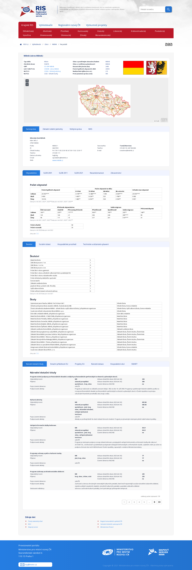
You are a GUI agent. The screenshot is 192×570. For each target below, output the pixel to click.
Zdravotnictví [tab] (116, 173)
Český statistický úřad (35, 521)
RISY (29, 524)
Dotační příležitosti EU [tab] (59, 364)
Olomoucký (66, 35)
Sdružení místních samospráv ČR (111, 524)
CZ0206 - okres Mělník (51, 69)
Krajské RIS (27, 25)
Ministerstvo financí (106, 527)
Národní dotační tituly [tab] (34, 364)
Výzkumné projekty (96, 25)
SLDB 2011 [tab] (63, 173)
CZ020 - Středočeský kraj (52, 71)
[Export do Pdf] (166, 44)
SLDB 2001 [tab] (47, 173)
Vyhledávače (46, 25)
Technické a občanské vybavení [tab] (96, 244)
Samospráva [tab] (31, 129)
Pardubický (160, 31)
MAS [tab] (90, 129)
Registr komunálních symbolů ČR (111, 521)
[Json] (171, 44)
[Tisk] (169, 44)
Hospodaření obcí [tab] (117, 364)
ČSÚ (37, 234)
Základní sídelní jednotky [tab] (53, 129)
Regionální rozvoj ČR (69, 25)
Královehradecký (138, 31)
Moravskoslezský (102, 35)
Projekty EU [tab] (79, 364)
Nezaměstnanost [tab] (97, 173)
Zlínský (83, 35)
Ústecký (100, 31)
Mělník (54, 44)
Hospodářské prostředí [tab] (66, 244)
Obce (46, 44)
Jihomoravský (46, 35)
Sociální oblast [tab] (45, 244)
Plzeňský (65, 31)
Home (21, 44)
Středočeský (28, 31)
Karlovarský (83, 31)
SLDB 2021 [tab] (78, 173)
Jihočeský (47, 31)
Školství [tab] (29, 244)
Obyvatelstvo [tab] (31, 173)
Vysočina (27, 35)
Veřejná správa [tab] (76, 129)
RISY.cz (25, 44)
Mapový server (33, 527)
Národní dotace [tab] (97, 364)
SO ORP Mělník (49, 66)
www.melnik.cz (57, 160)
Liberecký (117, 31)
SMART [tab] (134, 364)
